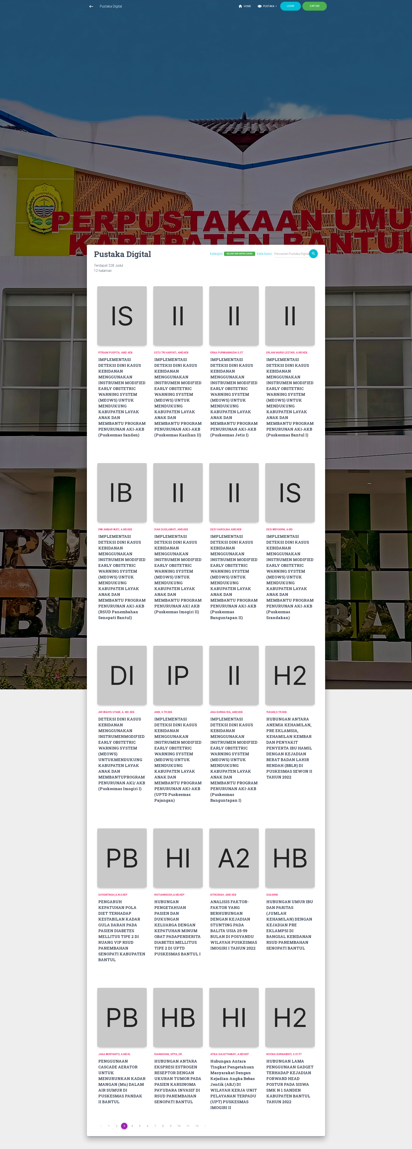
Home (244, 6)
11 (187, 1126)
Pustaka (266, 6)
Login (290, 6)
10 (178, 1126)
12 (196, 1126)
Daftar (315, 6)
